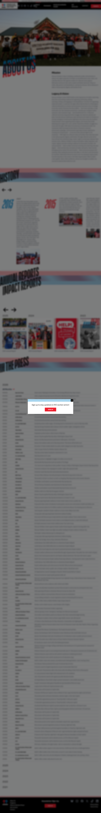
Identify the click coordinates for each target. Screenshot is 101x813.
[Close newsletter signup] (72, 400)
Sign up (50, 409)
